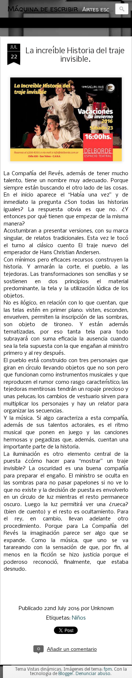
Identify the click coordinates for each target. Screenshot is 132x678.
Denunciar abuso (93, 674)
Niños (79, 618)
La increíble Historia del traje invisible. (75, 55)
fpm (108, 669)
